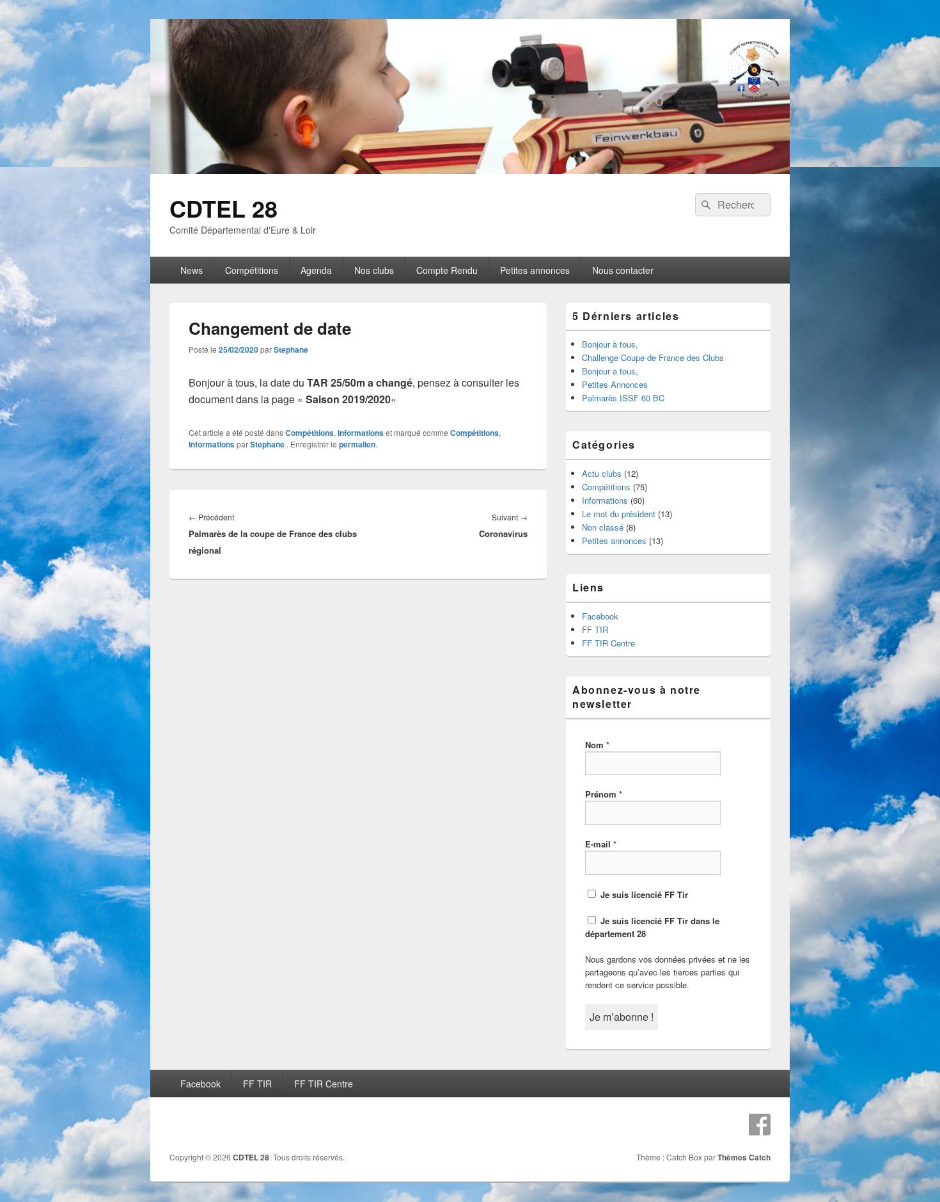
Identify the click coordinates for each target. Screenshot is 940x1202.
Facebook (600, 616)
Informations (361, 432)
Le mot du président (618, 514)
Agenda (316, 270)
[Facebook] (760, 1124)
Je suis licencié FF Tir (643, 894)
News (191, 270)
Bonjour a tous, (610, 371)
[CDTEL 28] (470, 170)
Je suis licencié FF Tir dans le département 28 (652, 927)
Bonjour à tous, (610, 344)
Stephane (291, 349)
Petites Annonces (615, 384)
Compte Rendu (447, 270)
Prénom (603, 794)
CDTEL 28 (223, 208)
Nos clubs (374, 270)
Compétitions (251, 270)
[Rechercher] (704, 204)
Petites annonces (535, 270)
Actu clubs (602, 473)
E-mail (600, 844)
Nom (597, 745)
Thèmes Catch (744, 1157)
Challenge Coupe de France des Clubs (653, 357)
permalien (357, 444)
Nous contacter (623, 270)
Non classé (602, 527)
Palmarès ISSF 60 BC (623, 398)
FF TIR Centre (608, 643)
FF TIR (595, 629)
